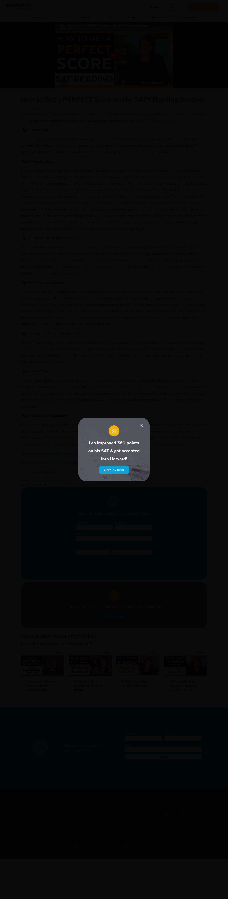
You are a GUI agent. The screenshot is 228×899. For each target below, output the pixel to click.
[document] (114, 449)
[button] (141, 425)
